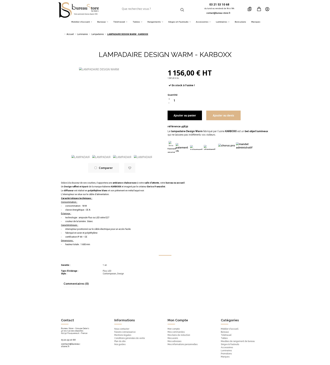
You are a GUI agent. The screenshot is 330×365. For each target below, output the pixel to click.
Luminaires (226, 350)
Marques (225, 357)
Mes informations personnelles (182, 344)
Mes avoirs (173, 338)
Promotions (226, 353)
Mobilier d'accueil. (230, 329)
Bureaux (225, 332)
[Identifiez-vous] (268, 9)
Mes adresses (174, 341)
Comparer (106, 168)
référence (174, 126)
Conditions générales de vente (129, 338)
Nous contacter (121, 329)
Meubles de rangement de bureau (238, 341)
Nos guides (119, 344)
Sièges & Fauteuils (230, 344)
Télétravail (226, 335)
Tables (224, 338)
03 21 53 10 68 (68, 340)
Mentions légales (122, 335)
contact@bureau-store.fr (218, 13)
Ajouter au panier (185, 115)
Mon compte (174, 329)
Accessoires (227, 347)
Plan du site (120, 341)
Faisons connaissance (125, 332)
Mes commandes (176, 332)
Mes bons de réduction (179, 335)
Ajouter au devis (223, 115)
